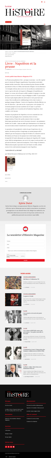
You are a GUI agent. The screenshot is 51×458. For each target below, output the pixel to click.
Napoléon (27, 51)
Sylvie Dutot (9, 69)
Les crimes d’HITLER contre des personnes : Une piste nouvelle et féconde (33, 332)
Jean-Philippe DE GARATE (29, 376)
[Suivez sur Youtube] (14, 447)
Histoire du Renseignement (29, 276)
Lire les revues (8, 405)
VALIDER (25, 260)
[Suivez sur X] (9, 447)
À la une (25, 310)
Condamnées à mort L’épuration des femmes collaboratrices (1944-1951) (34, 350)
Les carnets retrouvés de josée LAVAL (32, 313)
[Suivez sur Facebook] (6, 447)
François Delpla (27, 341)
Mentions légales (12, 456)
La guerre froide (28, 296)
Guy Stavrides (27, 359)
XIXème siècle (31, 51)
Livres (15, 51)
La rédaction (27, 287)
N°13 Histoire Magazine (20, 51)
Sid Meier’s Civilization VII (31, 279)
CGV (6, 456)
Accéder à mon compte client (33, 411)
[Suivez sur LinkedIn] (11, 447)
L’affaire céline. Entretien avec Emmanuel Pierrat (32, 367)
